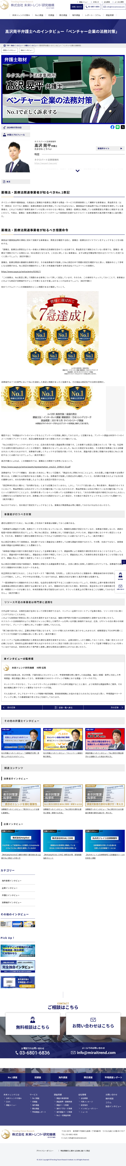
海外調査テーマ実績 (64, 1112)
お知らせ (96, 2)
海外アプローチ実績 (64, 1108)
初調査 (51, 15)
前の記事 (11, 707)
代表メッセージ (87, 1101)
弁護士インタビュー (9, 50)
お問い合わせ (77, 7)
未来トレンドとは (11, 1094)
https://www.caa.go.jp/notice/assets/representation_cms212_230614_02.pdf (35, 466)
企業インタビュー (10, 888)
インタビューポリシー (89, 1108)
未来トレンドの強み (21, 15)
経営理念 (84, 1105)
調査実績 (58, 1094)
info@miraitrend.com (116, 7)
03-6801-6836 (93, 7)
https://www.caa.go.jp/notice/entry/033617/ (21, 271)
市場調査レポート (39, 1112)
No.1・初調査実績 (63, 1115)
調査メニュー (83, 2)
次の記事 (115, 707)
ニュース (84, 1112)
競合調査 (63, 15)
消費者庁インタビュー (12, 902)
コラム (108, 1102)
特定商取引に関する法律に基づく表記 (75, 1150)
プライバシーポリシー (45, 1150)
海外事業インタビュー (12, 880)
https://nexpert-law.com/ (45, 163)
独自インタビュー (27, 50)
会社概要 (84, 1098)
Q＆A (8, 1101)
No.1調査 (39, 15)
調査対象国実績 (62, 1098)
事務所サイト (104, 148)
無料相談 (109, 1098)
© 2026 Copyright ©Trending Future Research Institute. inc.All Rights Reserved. (63, 1160)
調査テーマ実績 (62, 1105)
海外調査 (76, 15)
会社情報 (107, 2)
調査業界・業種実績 (64, 1101)
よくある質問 (119, 2)
